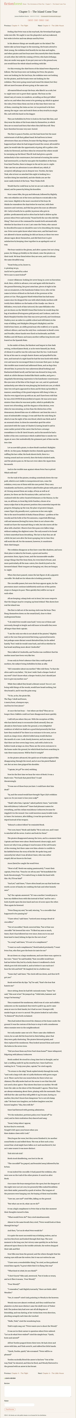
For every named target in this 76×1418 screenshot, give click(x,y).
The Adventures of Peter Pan (35, 4)
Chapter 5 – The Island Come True (55, 4)
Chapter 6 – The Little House (53, 26)
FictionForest (13, 3)
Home (24, 4)
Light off (30, 20)
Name (6, 1401)
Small (36, 20)
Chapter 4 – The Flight (20, 26)
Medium (41, 20)
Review (7, 1383)
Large (47, 20)
